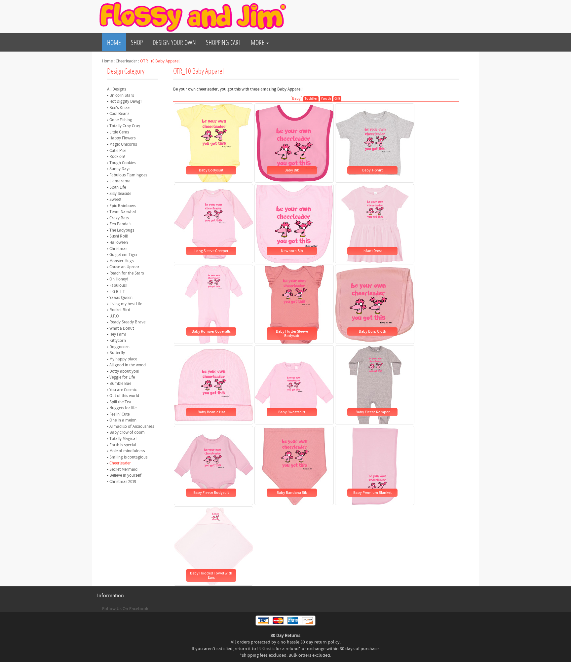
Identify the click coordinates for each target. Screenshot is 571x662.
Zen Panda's (120, 224)
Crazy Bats (119, 218)
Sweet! (115, 199)
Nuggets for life (122, 408)
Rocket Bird (119, 310)
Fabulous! (118, 285)
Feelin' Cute (119, 414)
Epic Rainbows (122, 205)
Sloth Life (117, 187)
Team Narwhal (122, 211)
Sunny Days (119, 168)
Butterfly (117, 352)
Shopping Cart (223, 42)
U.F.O (114, 316)
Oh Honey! (118, 279)
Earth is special (122, 445)
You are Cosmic (123, 389)
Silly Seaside (120, 193)
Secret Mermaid (123, 469)
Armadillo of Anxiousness (131, 426)
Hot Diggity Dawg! (125, 101)
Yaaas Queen (121, 297)
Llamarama (120, 181)
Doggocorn (119, 346)
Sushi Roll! (118, 236)
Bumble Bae (120, 383)
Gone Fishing (120, 120)
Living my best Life (125, 304)
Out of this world (124, 395)
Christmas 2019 (122, 481)
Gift (337, 98)
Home (114, 42)
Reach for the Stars (126, 273)
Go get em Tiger (123, 254)
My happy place (123, 359)
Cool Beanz (119, 113)
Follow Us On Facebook (125, 609)
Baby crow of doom (127, 432)
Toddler (311, 98)
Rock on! (117, 156)
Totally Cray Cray (124, 126)
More (258, 42)
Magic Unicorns (123, 144)
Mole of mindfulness (127, 451)
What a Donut (121, 328)
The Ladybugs (121, 230)
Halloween (118, 242)
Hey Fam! (117, 334)
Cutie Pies (117, 150)
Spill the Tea (120, 402)
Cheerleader (126, 61)
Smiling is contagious (128, 457)
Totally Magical (122, 438)
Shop (137, 42)
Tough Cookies (122, 163)
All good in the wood (127, 365)
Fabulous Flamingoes (128, 175)
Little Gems (119, 132)
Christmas (118, 248)
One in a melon (122, 420)
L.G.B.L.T (117, 291)
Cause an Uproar (124, 267)
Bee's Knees (119, 107)
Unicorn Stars (121, 95)
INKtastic (266, 649)
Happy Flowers (122, 138)
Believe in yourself (125, 475)
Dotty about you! (124, 371)
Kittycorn (117, 340)
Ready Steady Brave (127, 322)
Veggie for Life (122, 377)
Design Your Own (174, 42)
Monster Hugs (121, 261)
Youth (326, 98)
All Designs (116, 89)
